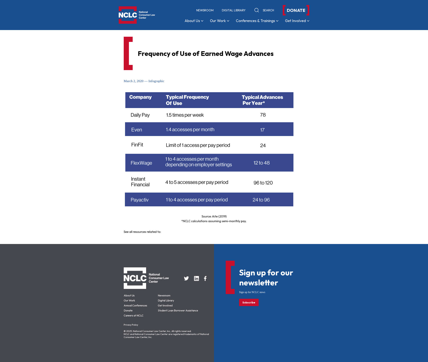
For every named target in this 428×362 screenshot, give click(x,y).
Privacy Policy (131, 324)
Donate (128, 310)
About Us (129, 295)
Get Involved (165, 305)
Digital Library (234, 10)
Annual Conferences (135, 305)
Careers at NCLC (133, 315)
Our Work (129, 300)
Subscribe (248, 302)
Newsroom (204, 10)
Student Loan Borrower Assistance (178, 310)
